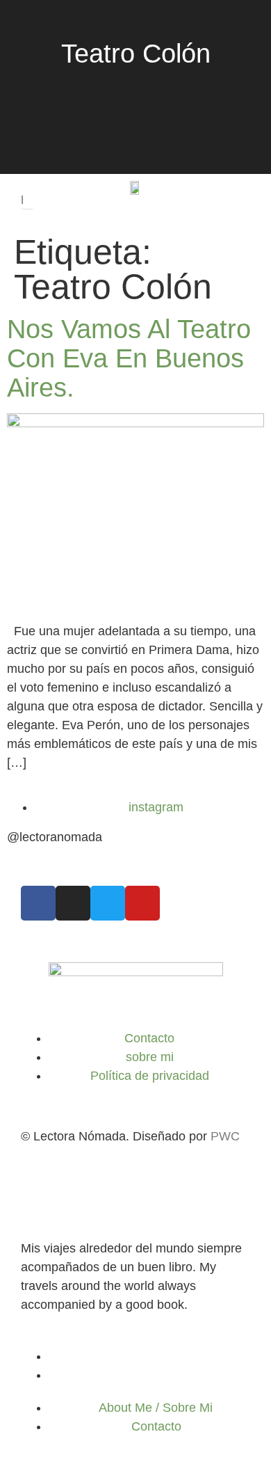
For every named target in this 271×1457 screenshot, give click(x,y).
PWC (225, 1136)
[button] (27, 181)
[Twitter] (107, 903)
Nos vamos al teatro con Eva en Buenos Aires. (129, 358)
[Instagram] (73, 903)
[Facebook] (38, 903)
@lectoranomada (54, 837)
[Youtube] (142, 903)
